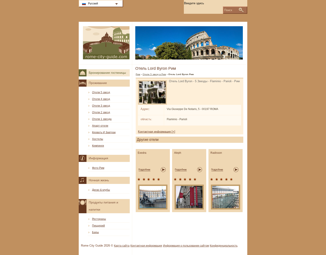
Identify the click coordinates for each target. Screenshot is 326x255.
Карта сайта (122, 245)
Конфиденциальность (224, 245)
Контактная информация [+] (156, 131)
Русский (93, 3)
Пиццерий (98, 225)
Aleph (177, 152)
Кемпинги (98, 145)
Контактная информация (146, 245)
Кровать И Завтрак (104, 132)
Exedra (142, 152)
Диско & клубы (101, 189)
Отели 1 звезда (102, 119)
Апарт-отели (100, 125)
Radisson (216, 152)
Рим (138, 74)
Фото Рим (98, 167)
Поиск (228, 10)
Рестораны (99, 219)
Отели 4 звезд (101, 99)
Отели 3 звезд (101, 105)
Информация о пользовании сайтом (186, 245)
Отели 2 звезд (101, 112)
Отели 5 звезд (101, 92)
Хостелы (97, 139)
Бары (95, 232)
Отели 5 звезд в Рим (154, 74)
